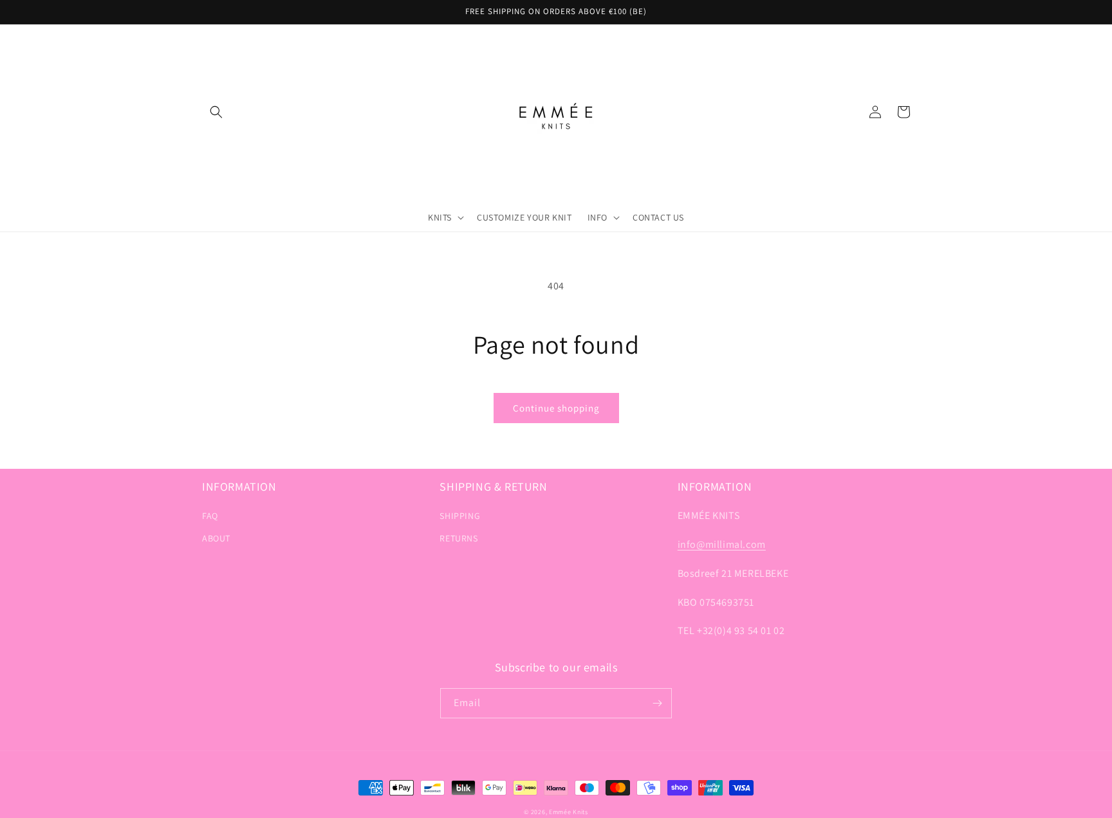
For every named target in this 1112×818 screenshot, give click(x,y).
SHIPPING (460, 516)
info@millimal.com (722, 544)
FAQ (210, 516)
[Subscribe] (657, 703)
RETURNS (458, 538)
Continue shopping (556, 408)
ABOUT (216, 538)
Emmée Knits (568, 812)
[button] (216, 112)
